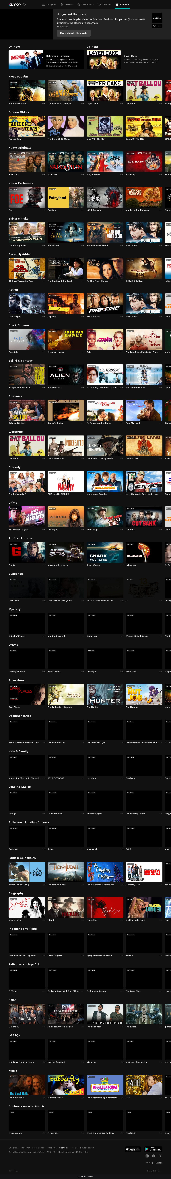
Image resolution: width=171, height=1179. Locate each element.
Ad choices (38, 1152)
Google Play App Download (153, 1149)
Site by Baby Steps (154, 1171)
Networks (124, 5)
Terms (74, 1147)
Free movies (88, 5)
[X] (160, 1156)
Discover (69, 5)
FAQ (49, 1152)
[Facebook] (154, 1156)
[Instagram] (147, 1156)
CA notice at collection (20, 1152)
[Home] (17, 4)
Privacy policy (87, 1147)
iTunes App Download (133, 1149)
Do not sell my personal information (71, 1152)
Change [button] (159, 1162)
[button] (74, 33)
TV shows (106, 5)
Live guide (51, 5)
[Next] (162, 90)
